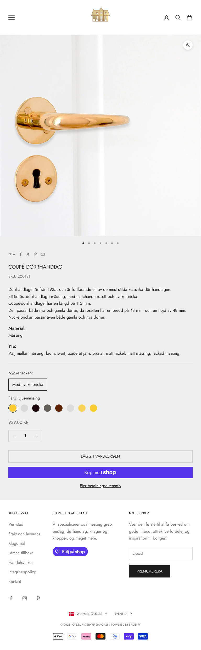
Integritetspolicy (22, 572)
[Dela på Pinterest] (35, 254)
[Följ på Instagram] (24, 598)
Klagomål (16, 543)
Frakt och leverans (24, 534)
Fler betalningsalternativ (100, 486)
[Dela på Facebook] (21, 254)
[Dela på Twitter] (28, 254)
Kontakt (14, 582)
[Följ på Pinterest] (38, 598)
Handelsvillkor (20, 562)
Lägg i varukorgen (100, 456)
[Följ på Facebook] (11, 598)
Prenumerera (150, 571)
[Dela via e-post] (43, 254)
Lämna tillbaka (21, 553)
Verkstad (15, 524)
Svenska (121, 614)
